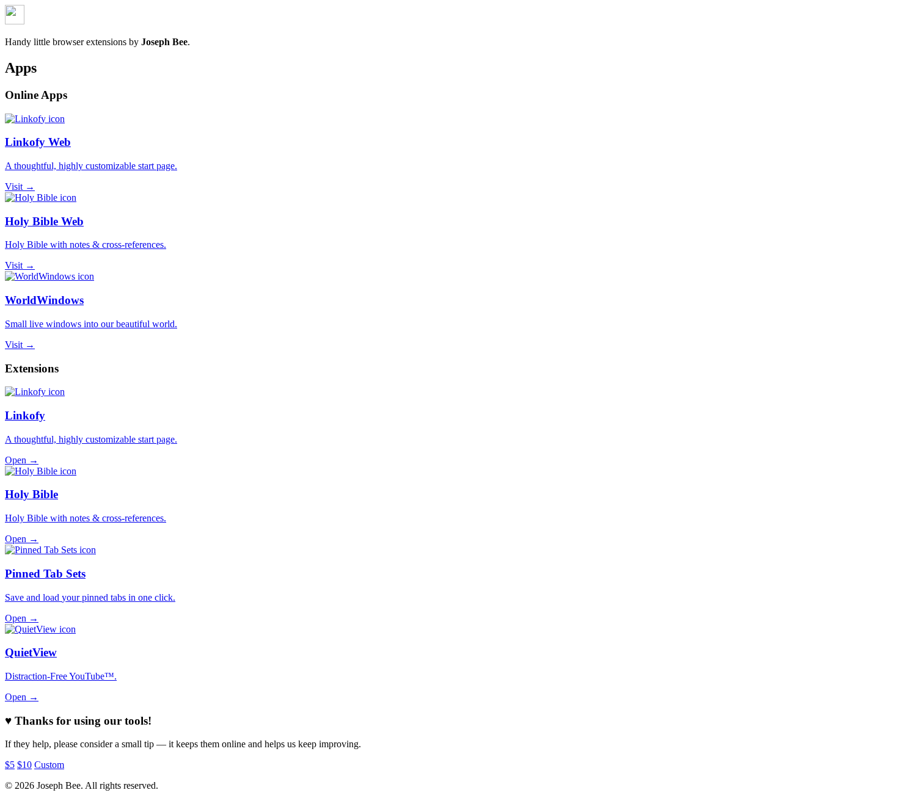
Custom (49, 764)
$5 (10, 764)
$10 (24, 764)
